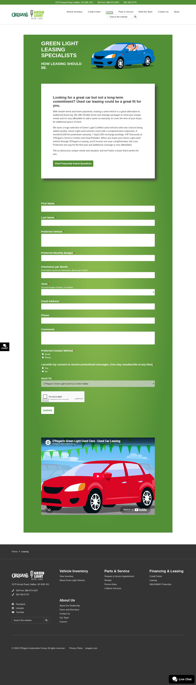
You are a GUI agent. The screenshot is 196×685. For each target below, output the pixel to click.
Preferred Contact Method (58, 350)
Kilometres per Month (54, 266)
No (46, 371)
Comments (48, 329)
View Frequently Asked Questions (73, 163)
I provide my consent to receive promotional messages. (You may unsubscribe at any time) (97, 364)
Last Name (48, 217)
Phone (45, 315)
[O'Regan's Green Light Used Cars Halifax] (28, 14)
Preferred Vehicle (52, 231)
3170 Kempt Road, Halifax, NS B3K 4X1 (74, 2)
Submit (47, 410)
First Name (48, 203)
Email (47, 354)
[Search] (135, 17)
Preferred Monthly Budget (58, 252)
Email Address (50, 301)
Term (45, 284)
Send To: (47, 378)
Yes (46, 368)
